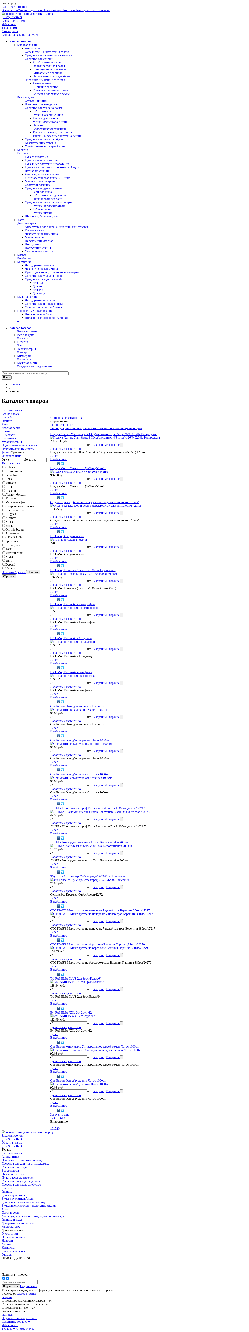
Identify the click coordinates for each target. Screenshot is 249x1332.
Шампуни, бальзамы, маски (43, 216)
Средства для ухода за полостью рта (49, 202)
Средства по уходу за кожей (43, 279)
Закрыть (7, 1297)
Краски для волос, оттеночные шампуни (52, 272)
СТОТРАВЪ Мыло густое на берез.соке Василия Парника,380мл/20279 (97, 944)
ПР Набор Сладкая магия (67, 536)
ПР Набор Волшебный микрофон (72, 604)
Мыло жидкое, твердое (40, 181)
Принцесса (12, 545)
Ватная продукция (37, 170)
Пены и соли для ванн (47, 198)
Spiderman (12, 541)
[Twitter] (62, 463)
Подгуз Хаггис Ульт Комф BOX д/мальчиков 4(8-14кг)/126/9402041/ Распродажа (103, 434)
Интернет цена (11, 455)
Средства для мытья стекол (50, 90)
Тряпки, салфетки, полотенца (52, 132)
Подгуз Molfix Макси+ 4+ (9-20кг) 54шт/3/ (78, 468)
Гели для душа (42, 191)
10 (51, 1128)
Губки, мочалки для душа (49, 195)
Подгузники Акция (38, 247)
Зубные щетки (42, 212)
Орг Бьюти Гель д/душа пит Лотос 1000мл (78, 1080)
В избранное (58, 459)
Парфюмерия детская (39, 240)
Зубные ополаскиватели (49, 205)
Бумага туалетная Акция (41, 160)
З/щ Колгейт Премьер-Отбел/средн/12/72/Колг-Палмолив (88, 876)
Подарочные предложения (34, 310)
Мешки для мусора (45, 118)
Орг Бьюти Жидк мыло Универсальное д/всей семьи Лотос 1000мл (94, 1046)
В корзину (99, 444)
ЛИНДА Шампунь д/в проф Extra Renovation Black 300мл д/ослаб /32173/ (98, 808)
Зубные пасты (42, 209)
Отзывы (104, 10)
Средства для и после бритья (44, 303)
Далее (54, 455)
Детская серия (26, 223)
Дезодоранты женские (39, 265)
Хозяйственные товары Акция (45, 146)
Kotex (9, 521)
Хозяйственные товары (40, 142)
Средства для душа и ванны (43, 188)
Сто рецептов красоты (20, 506)
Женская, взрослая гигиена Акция (47, 177)
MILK (9, 525)
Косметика (24, 261)
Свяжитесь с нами (14, 20)
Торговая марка (12, 463)
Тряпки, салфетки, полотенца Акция (57, 135)
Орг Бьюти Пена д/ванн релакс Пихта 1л (77, 706)
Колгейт (22, 149)
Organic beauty (14, 529)
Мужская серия (27, 296)
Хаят (20, 219)
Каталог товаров (20, 41)
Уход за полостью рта (39, 251)
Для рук (38, 289)
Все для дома (25, 97)
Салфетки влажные (38, 184)
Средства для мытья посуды (51, 93)
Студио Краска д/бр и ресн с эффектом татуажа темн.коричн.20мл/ (94, 502)
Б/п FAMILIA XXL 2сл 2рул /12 (71, 1012)
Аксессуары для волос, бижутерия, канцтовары (56, 226)
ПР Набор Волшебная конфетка (71, 672)
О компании (10, 10)
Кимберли (24, 258)
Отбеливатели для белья (49, 65)
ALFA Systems (26, 1293)
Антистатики (34, 48)
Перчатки (39, 125)
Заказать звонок (12, 1135)
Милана (10, 483)
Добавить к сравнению (65, 448)
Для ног (38, 286)
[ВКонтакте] (58, 463)
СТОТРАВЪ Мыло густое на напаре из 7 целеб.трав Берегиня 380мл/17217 (100, 910)
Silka (8, 560)
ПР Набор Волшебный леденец (71, 638)
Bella (8, 479)
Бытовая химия (27, 44)
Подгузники (33, 244)
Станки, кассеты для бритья (43, 307)
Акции (58, 10)
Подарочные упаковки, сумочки (46, 317)
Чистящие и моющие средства (45, 79)
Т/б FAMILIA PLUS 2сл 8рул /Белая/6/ (75, 978)
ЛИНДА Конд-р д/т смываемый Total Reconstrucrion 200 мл (89, 842)
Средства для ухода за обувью (44, 139)
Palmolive (11, 475)
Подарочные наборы (38, 314)
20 (58, 1128)
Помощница (13, 471)
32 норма (11, 498)
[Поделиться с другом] (53, 463)
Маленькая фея (15, 502)
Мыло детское (34, 237)
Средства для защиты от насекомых (48, 55)
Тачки (9, 549)
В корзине (113, 444)
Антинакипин (42, 83)
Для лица (39, 293)
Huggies (10, 514)
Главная (14, 384)
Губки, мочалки (43, 111)
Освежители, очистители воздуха (47, 51)
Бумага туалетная (36, 156)
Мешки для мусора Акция (50, 121)
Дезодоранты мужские (40, 300)
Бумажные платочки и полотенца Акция (52, 167)
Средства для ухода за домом (44, 107)
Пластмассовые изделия (41, 104)
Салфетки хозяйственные (49, 128)
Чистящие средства (45, 86)
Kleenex (10, 518)
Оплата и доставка (30, 10)
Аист (8, 486)
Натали (10, 568)
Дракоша (11, 490)
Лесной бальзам (15, 494)
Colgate (10, 467)
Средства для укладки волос (43, 275)
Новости (48, 10)
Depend (10, 564)
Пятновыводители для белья (51, 76)
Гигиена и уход (35, 230)
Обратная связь (12, 1142)
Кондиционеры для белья (49, 69)
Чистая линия (14, 510)
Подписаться (28, 1286)
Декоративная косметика (41, 233)
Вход (5, 6)
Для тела (38, 282)
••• (19, 321)
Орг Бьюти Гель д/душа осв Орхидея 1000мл (79, 774)
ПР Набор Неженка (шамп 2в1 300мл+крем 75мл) (83, 570)
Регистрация (18, 6)
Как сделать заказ (87, 10)
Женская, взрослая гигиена (43, 174)
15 (51, 1125)
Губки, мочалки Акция (48, 114)
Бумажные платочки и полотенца (47, 163)
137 (64, 1118)
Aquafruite (12, 533)
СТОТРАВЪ (13, 537)
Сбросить (20, 572)
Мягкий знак (14, 552)
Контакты (69, 10)
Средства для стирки (39, 58)
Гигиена (22, 153)
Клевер (22, 254)
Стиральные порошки (47, 72)
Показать (8, 572)
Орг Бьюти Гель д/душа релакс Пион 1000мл (80, 740)
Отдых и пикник (36, 100)
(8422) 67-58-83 (12, 17)
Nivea (9, 556)
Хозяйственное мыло (47, 62)
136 (59, 1118)
